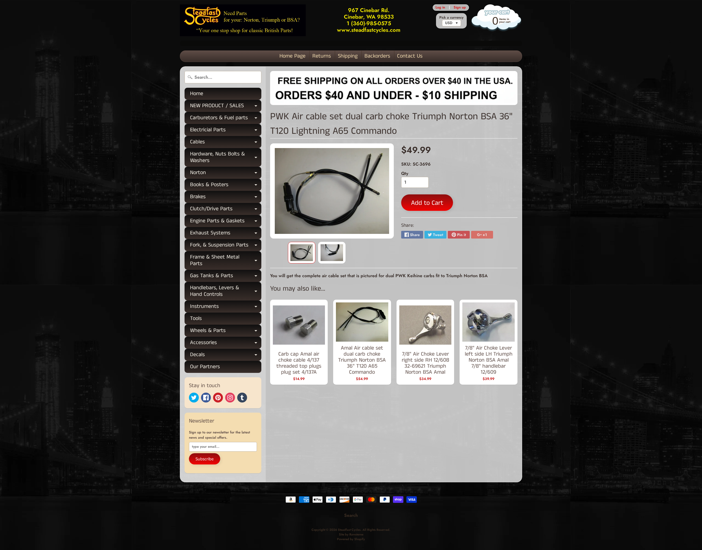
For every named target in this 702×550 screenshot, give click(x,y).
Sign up (460, 7)
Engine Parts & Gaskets (225, 222)
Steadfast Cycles (349, 530)
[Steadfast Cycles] (243, 20)
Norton (225, 174)
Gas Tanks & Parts (225, 277)
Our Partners (205, 367)
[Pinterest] (218, 397)
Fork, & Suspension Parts (225, 246)
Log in (440, 7)
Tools (196, 318)
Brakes (225, 198)
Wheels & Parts (225, 332)
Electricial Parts (225, 131)
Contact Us (410, 56)
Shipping (348, 56)
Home (196, 94)
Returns (321, 56)
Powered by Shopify (351, 539)
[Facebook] (206, 397)
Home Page (292, 56)
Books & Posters (225, 186)
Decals (225, 356)
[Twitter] (194, 397)
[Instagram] (230, 397)
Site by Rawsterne (351, 534)
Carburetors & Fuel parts (225, 119)
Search (351, 515)
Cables (225, 143)
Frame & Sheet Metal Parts (225, 260)
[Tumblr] (242, 397)
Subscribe (205, 459)
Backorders (377, 56)
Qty (404, 173)
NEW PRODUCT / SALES (225, 107)
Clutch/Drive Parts (225, 210)
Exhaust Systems (225, 234)
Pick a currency (451, 17)
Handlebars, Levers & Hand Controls (225, 291)
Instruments (225, 307)
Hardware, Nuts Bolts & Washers (225, 157)
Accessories (225, 344)
